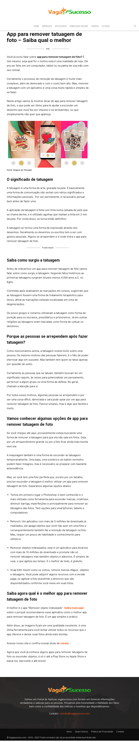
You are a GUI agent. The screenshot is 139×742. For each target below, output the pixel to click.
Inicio (69, 731)
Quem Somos (81, 731)
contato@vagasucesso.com (74, 713)
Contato (120, 731)
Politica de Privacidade (102, 731)
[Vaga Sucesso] (69, 11)
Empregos (47, 26)
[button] (135, 26)
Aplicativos (61, 26)
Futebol (106, 26)
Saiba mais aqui (74, 607)
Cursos (95, 26)
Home (36, 26)
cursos (64, 643)
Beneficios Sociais (79, 26)
